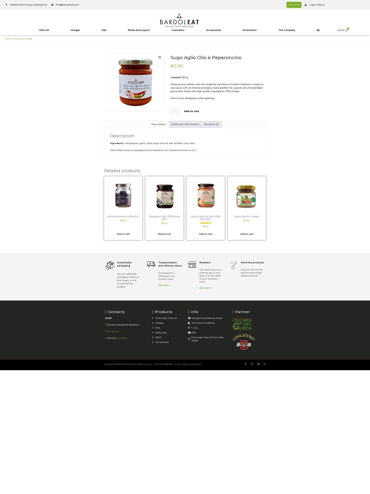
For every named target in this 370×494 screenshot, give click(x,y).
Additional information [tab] (185, 124)
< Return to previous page (18, 38)
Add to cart (191, 111)
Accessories (213, 30)
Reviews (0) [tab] (211, 124)
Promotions (250, 30)
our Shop (122, 338)
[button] (159, 57)
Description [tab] (158, 124)
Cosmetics (178, 30)
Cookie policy (195, 364)
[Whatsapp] (264, 364)
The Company (286, 30)
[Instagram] (252, 364)
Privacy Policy (181, 364)
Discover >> (164, 285)
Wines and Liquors (139, 30)
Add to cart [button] (123, 234)
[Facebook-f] (245, 364)
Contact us (113, 331)
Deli (104, 30)
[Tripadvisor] (258, 364)
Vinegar (75, 30)
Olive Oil (44, 30)
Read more (164, 234)
